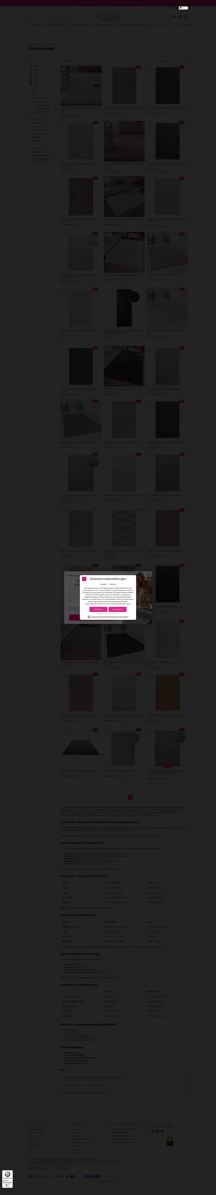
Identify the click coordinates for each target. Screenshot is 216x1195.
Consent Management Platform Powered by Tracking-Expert (109, 617)
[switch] (7, 1185)
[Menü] (11, 1171)
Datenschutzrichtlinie (103, 614)
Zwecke (103, 584)
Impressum (114, 614)
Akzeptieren (117, 609)
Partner (113, 584)
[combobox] (183, 8)
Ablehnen (98, 609)
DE (183, 8)
